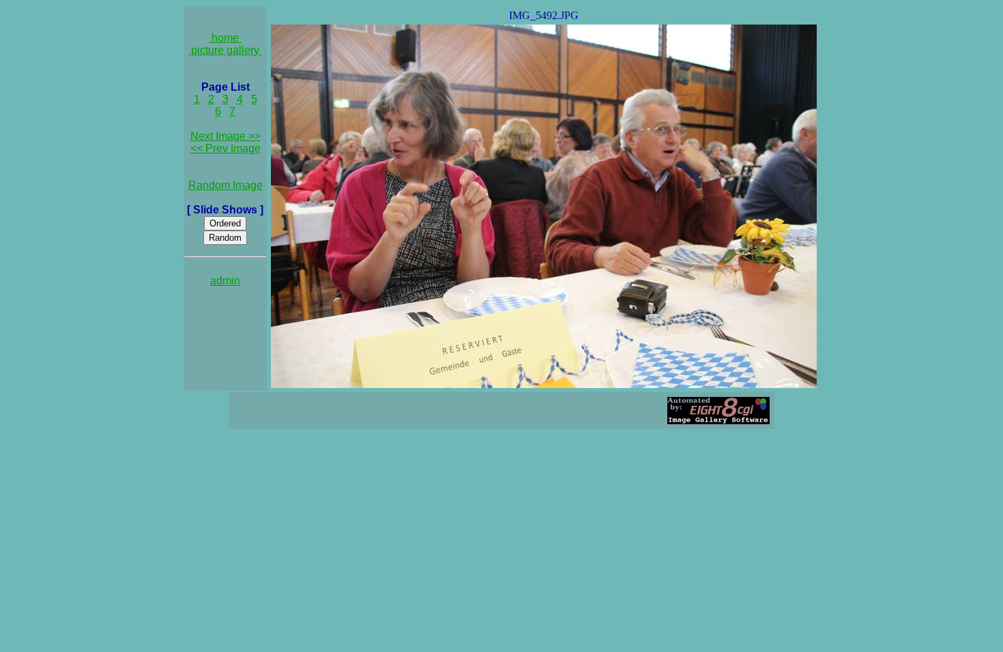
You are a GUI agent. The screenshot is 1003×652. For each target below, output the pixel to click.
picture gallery (225, 50)
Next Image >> (225, 136)
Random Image (225, 185)
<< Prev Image (225, 148)
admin (225, 280)
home (225, 38)
